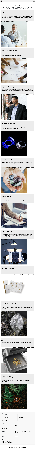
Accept (22, 447)
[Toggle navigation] (34, 1)
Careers (15, 425)
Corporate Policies (5, 420)
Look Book (21, 417)
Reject (26, 447)
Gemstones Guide (5, 419)
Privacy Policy (4, 428)
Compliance (21, 419)
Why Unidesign (21, 420)
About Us (16, 423)
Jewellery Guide (5, 417)
